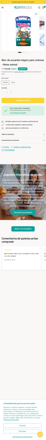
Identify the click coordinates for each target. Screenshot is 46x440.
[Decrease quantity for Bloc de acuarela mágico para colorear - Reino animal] (3, 92)
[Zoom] (36, 13)
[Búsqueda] (39, 7)
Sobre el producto (8, 134)
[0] (42, 7)
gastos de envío (19, 72)
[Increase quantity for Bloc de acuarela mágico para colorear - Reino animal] (10, 92)
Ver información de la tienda (18, 113)
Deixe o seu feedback (23, 229)
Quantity (4, 88)
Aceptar (22, 426)
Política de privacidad (11, 420)
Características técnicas (10, 140)
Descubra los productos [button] (23, 212)
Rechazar (22, 431)
